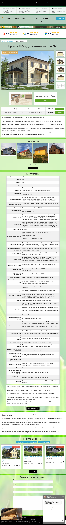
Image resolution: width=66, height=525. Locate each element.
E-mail (14, 489)
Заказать (60, 108)
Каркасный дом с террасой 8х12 (54, 456)
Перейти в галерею (33, 167)
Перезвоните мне (60, 18)
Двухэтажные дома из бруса (22, 442)
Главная (3, 41)
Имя (13, 479)
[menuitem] (5, 3)
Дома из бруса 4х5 (33, 442)
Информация (44, 2)
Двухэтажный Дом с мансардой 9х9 (11, 460)
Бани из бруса (25, 2)
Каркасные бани (34, 2)
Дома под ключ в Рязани (15, 18)
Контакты (52, 2)
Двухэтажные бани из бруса (43, 442)
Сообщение (15, 494)
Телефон (14, 484)
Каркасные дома (15, 2)
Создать (45, 100)
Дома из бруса (5, 2)
